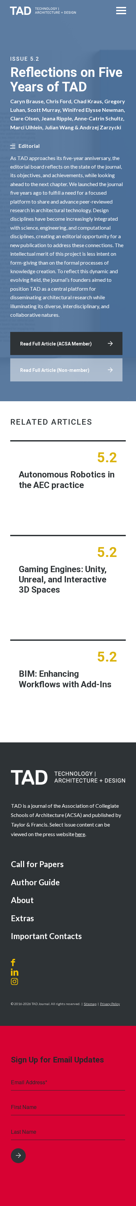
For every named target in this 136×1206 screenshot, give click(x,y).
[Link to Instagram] (22, 981)
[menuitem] (68, 864)
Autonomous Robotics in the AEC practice (67, 480)
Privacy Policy (110, 1004)
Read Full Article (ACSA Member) (56, 343)
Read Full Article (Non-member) (54, 370)
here (80, 834)
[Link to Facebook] (14, 962)
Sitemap (90, 1004)
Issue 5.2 (24, 59)
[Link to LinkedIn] (14, 972)
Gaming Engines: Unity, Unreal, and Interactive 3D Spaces (63, 579)
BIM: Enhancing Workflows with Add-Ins (65, 679)
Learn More (86, 509)
